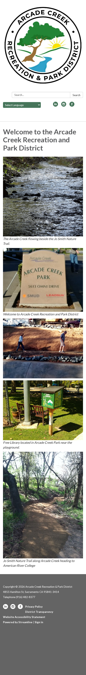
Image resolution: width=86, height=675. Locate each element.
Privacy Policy (34, 606)
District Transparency (39, 611)
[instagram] (63, 105)
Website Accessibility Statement (24, 617)
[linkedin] (55, 105)
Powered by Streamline (17, 622)
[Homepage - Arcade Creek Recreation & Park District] (43, 46)
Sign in (39, 622)
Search (76, 95)
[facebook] (71, 105)
